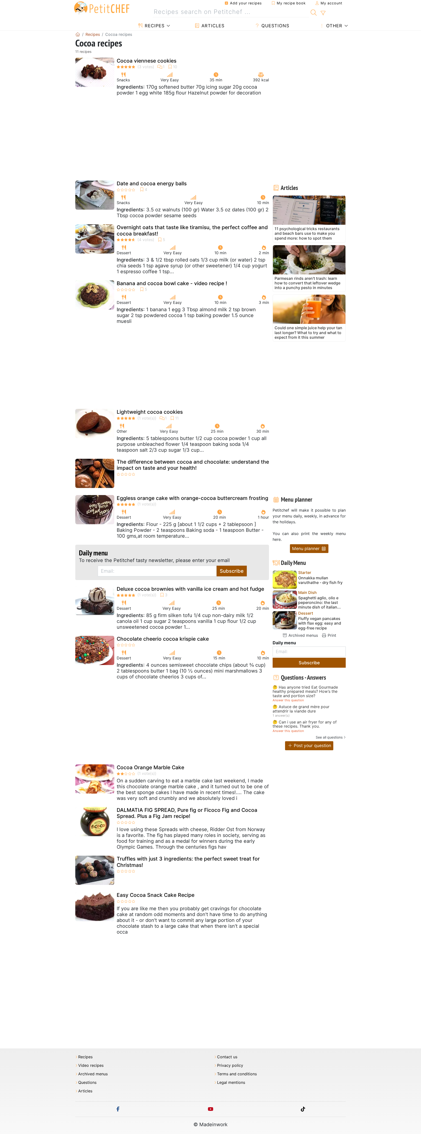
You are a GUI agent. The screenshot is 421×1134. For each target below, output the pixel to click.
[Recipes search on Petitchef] (314, 12)
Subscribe (232, 571)
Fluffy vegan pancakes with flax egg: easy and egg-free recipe (319, 623)
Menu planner (306, 548)
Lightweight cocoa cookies (150, 412)
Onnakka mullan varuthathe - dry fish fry (320, 580)
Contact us (227, 1057)
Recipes (153, 25)
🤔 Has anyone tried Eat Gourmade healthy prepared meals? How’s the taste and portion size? (305, 691)
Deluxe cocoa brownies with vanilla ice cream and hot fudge (190, 589)
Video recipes (91, 1065)
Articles (212, 25)
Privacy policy (230, 1065)
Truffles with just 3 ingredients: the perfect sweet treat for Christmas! (188, 862)
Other (333, 25)
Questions (274, 25)
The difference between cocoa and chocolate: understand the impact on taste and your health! (193, 465)
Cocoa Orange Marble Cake (150, 767)
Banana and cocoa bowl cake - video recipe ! (172, 283)
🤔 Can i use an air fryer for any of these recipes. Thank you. (305, 724)
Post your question (312, 745)
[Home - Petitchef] (77, 34)
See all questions (329, 737)
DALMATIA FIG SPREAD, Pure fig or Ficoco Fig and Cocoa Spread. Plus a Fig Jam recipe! (187, 813)
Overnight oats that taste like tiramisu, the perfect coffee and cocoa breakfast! (192, 230)
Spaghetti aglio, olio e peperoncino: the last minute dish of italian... (319, 602)
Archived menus (302, 635)
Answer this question (288, 700)
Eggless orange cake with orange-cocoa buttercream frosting (192, 498)
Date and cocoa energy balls (152, 183)
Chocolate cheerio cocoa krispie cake (163, 639)
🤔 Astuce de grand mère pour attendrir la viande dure (301, 709)
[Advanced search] (322, 13)
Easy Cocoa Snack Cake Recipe (155, 895)
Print (331, 635)
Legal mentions (231, 1082)
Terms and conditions (237, 1074)
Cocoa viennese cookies (146, 61)
